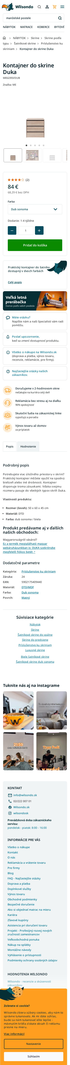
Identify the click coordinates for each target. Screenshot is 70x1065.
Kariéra (12, 915)
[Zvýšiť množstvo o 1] (39, 230)
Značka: (9, 84)
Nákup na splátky (19, 945)
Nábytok (35, 624)
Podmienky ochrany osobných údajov (32, 960)
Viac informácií (14, 1034)
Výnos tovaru (16, 894)
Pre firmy (14, 868)
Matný (26, 597)
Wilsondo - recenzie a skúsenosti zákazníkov (29, 983)
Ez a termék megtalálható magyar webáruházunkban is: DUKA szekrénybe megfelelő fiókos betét (29, 548)
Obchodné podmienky (22, 899)
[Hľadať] (39, 7)
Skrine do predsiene (35, 640)
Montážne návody (19, 950)
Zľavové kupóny (18, 920)
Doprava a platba (19, 883)
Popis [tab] (9, 446)
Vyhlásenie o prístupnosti (24, 955)
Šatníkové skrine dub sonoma (35, 662)
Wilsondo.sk (21, 807)
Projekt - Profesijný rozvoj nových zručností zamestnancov (30, 932)
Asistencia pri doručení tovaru (27, 925)
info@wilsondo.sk (25, 795)
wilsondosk (20, 813)
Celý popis (15, 282)
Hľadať (59, 18)
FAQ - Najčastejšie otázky (24, 878)
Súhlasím (34, 1056)
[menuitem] (9, 27)
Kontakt (13, 852)
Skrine (35, 630)
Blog (11, 873)
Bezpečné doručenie (21, 904)
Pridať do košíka (35, 245)
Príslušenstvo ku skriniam (39, 571)
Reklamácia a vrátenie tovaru (27, 862)
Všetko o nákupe (19, 847)
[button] (26, 145)
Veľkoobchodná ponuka (23, 939)
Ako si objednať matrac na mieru (29, 909)
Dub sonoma (30, 592)
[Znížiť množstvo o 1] (12, 230)
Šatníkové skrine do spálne (35, 635)
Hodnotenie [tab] (28, 446)
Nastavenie (33, 1044)
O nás (11, 857)
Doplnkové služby (19, 889)
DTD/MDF (28, 587)
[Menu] (62, 7)
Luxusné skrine (35, 650)
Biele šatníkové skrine (35, 656)
